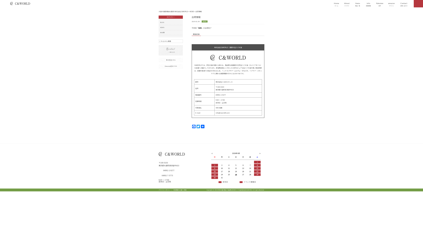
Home (336, 4)
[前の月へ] (212, 153)
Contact (403, 4)
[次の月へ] (260, 153)
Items (357, 4)
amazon (391, 4)
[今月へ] (221, 151)
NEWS (204, 21)
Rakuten (379, 4)
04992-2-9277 (168, 170)
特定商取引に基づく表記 (179, 190)
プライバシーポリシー (165, 190)
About (347, 4)
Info (368, 4)
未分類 (162, 32)
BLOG (162, 22)
